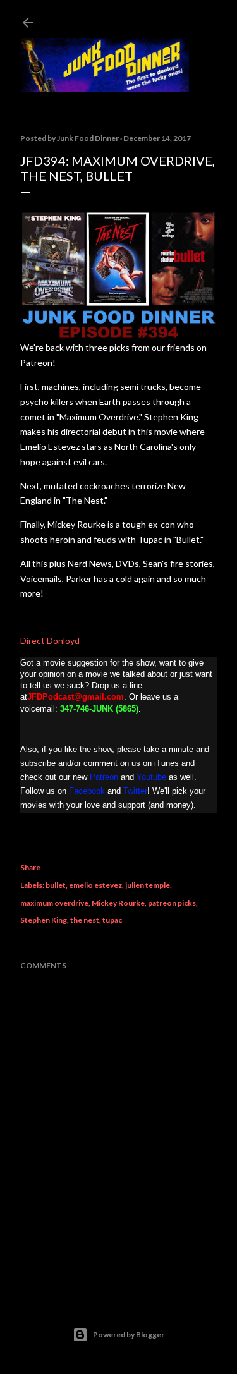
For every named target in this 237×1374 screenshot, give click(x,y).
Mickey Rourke (118, 903)
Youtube (151, 777)
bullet (56, 885)
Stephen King (43, 920)
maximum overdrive (54, 903)
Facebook (87, 791)
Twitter (135, 791)
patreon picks (172, 903)
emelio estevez (95, 885)
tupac (112, 920)
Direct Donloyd (50, 640)
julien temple (147, 885)
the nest (84, 920)
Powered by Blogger (128, 1334)
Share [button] (30, 867)
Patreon (104, 777)
